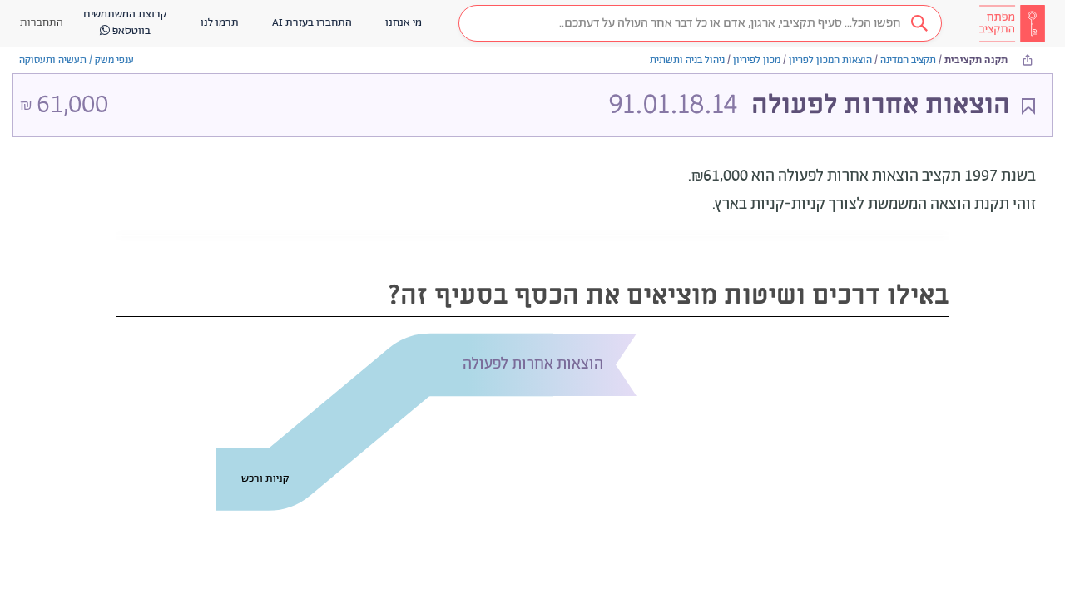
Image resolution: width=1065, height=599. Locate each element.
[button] (700, 23)
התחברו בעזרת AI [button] (312, 23)
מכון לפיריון (756, 60)
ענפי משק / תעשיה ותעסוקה (76, 60)
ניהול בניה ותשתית (687, 60)
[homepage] (1011, 23)
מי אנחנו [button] (403, 23)
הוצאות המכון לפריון (830, 60)
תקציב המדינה (908, 60)
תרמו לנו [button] (220, 23)
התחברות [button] (41, 23)
